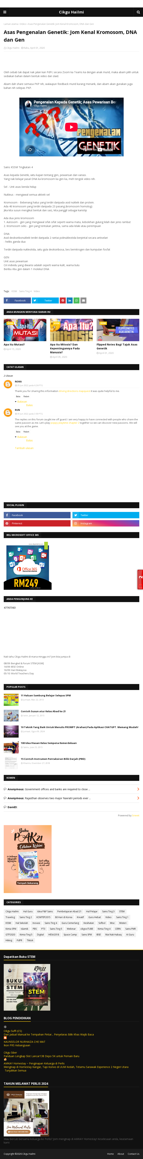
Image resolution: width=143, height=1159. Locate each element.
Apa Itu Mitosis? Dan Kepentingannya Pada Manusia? (65, 348)
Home (110, 1153)
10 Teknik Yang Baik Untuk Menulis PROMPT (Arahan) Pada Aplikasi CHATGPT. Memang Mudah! (79, 727)
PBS (35, 928)
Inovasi (36, 923)
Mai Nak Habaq (113, 934)
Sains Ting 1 (122, 917)
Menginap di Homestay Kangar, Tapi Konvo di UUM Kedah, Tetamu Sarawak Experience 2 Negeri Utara (66, 1067)
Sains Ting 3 (108, 911)
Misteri (122, 923)
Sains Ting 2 (26, 917)
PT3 (43, 928)
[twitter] (105, 515)
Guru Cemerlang (70, 923)
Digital (40, 934)
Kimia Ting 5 (26, 934)
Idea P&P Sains (45, 911)
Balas (18, 396)
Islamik (24, 928)
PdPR (19, 940)
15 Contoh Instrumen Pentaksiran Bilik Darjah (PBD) (53, 759)
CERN (118, 928)
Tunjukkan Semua (15, 1070)
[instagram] (105, 523)
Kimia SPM (11, 928)
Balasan (22, 401)
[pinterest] (37, 523)
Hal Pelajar (92, 911)
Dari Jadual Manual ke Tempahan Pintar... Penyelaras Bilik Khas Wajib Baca (49, 1034)
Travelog (10, 917)
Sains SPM (87, 934)
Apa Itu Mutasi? (14, 344)
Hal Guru (28, 911)
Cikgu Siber (10, 1052)
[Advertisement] (71, 78)
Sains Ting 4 (25, 291)
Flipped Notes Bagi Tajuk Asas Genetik (117, 346)
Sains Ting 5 (56, 928)
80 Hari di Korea (63, 917)
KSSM (14, 291)
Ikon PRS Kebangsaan (17, 1045)
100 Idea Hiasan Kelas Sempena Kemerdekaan (49, 743)
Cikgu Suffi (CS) (13, 1031)
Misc (112, 923)
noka (18, 381)
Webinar (71, 928)
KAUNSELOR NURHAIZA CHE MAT (24, 1041)
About (120, 1153)
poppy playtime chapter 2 (65, 422)
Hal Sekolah (22, 923)
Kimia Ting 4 (104, 928)
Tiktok (30, 940)
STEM (122, 911)
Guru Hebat (94, 917)
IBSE (98, 934)
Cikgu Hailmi (71, 12)
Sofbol (101, 923)
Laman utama (11, 24)
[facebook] (37, 515)
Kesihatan (89, 923)
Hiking (9, 940)
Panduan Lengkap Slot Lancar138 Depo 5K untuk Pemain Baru (41, 1056)
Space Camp (70, 934)
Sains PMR (130, 928)
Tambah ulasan (24, 448)
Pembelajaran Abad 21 (69, 911)
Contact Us (133, 1153)
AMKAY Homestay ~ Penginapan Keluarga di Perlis (34, 1063)
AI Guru (130, 934)
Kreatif (80, 917)
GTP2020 (10, 934)
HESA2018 (53, 934)
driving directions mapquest (74, 391)
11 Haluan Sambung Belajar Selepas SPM (46, 695)
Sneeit (135, 815)
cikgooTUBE (86, 928)
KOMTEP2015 (43, 917)
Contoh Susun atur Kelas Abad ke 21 (43, 711)
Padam (26, 396)
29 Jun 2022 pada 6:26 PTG (30, 385)
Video (23, 24)
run (17, 410)
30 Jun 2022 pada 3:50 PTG (30, 413)
